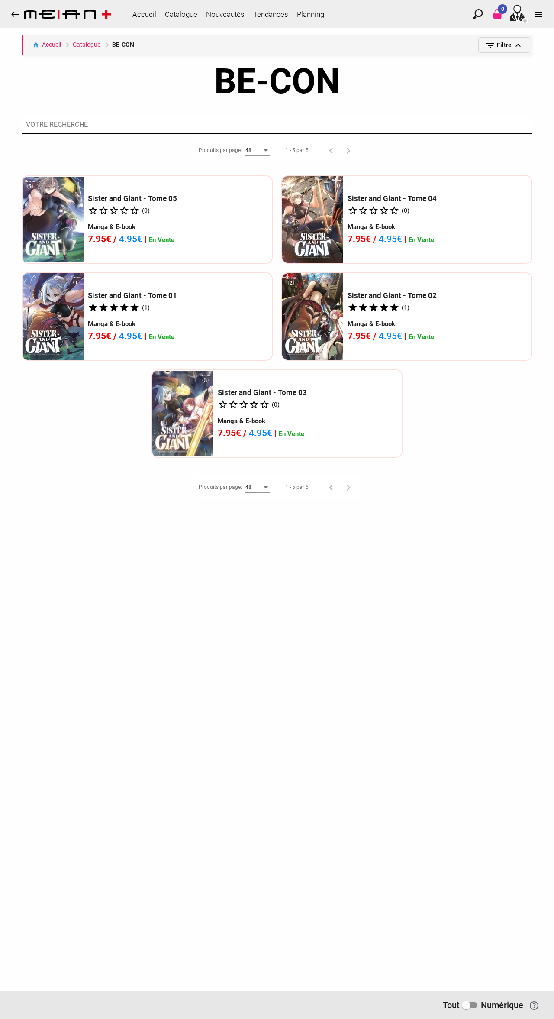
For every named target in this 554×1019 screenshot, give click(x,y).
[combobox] (257, 151)
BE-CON (123, 45)
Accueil (51, 45)
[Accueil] (67, 16)
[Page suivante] (348, 150)
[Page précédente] (331, 150)
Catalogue (86, 45)
